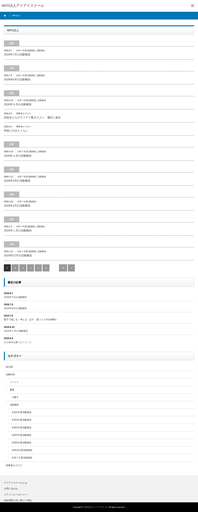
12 (63, 268)
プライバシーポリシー (15, 494)
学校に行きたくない (16, 130)
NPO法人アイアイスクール (96, 507)
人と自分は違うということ (18, 342)
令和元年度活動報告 (22, 450)
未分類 (9, 367)
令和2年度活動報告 (22, 412)
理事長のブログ (23, 113)
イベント (14, 382)
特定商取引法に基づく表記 (18, 500)
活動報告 (40, 50)
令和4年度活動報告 (22, 427)
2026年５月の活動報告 (18, 104)
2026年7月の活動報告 (17, 54)
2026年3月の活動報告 (17, 180)
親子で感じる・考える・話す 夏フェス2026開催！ (31, 319)
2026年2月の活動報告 (17, 205)
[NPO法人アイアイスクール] (23, 6)
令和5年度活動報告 (22, 435)
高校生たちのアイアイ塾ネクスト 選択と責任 (32, 117)
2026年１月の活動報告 (18, 230)
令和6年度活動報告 (22, 442)
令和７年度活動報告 (25, 50)
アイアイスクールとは (15, 482)
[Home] (5, 15)
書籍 (12, 389)
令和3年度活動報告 (22, 419)
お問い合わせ (11, 488)
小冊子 (15, 397)
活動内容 (10, 374)
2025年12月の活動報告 (18, 255)
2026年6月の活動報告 (17, 79)
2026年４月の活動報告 (18, 155)
